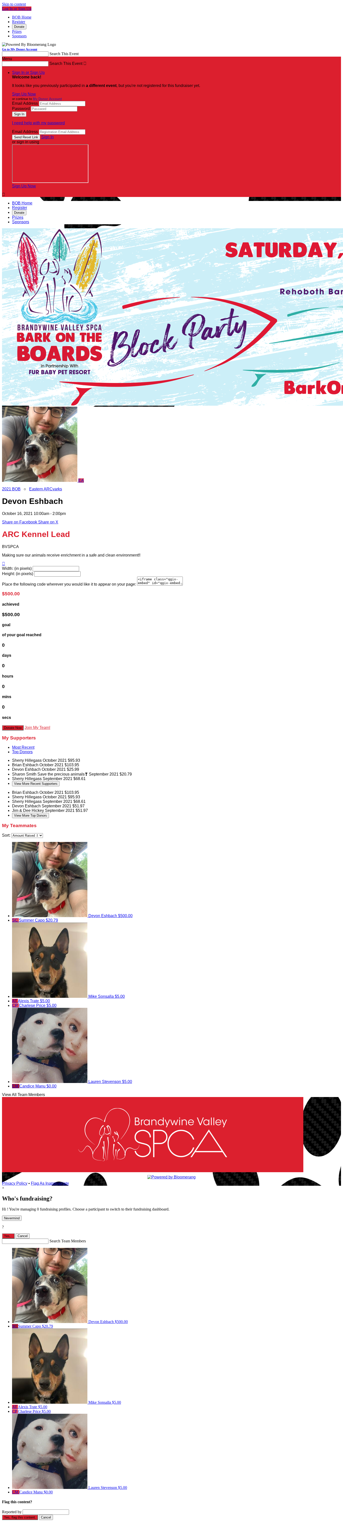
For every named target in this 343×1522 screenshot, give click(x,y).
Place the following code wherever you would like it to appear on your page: (69, 584)
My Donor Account (47, 99)
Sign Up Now (24, 94)
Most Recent (23, 747)
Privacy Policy (14, 1183)
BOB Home (21, 17)
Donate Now (13, 728)
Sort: (6, 835)
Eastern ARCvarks (45, 489)
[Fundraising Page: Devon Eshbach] (40, 480)
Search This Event (64, 54)
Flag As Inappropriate (50, 1183)
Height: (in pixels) (17, 574)
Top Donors (22, 752)
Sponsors (19, 36)
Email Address (25, 103)
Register (18, 22)
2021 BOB (11, 489)
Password (21, 108)
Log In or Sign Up (16, 9)
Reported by (12, 1512)
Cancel (23, 1236)
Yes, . (8, 1236)
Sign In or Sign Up (28, 72)
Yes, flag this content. (20, 1517)
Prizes (17, 31)
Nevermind (12, 1218)
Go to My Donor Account (19, 49)
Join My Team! (37, 727)
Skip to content (14, 4)
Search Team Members (67, 1241)
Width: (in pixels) (17, 568)
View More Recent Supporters (36, 784)
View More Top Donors (30, 815)
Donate (19, 27)
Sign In (47, 137)
